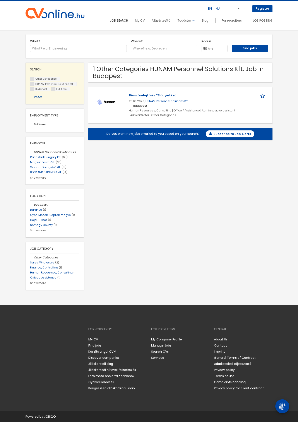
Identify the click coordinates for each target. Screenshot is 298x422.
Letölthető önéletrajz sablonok (111, 376)
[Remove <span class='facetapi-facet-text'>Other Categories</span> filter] (32, 79)
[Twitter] (49, 339)
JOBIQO (50, 416)
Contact (220, 345)
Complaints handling (230, 382)
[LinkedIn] (43, 339)
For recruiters (232, 20)
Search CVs (160, 351)
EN (210, 8)
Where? (137, 41)
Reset (38, 97)
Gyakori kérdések (101, 382)
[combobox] (78, 48)
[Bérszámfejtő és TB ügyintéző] (107, 102)
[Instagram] (36, 339)
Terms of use (224, 376)
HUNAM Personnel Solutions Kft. (167, 101)
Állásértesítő (161, 20)
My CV (140, 20)
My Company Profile (166, 339)
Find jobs (94, 345)
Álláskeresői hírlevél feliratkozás (112, 370)
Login (241, 8)
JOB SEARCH (119, 20)
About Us (221, 339)
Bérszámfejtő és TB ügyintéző (152, 95)
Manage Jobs (161, 345)
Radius (206, 41)
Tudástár (184, 20)
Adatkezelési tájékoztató (232, 364)
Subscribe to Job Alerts (232, 134)
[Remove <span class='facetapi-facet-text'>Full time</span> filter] (53, 89)
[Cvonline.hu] (55, 13)
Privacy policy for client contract (239, 388)
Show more (38, 177)
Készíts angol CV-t (102, 351)
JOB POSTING (262, 20)
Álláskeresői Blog (100, 364)
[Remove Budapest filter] (32, 205)
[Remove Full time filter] (32, 124)
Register (262, 8)
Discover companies (104, 357)
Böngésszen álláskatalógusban (111, 388)
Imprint (219, 351)
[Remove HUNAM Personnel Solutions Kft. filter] (32, 152)
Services (157, 357)
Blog (205, 20)
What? (35, 41)
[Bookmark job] (263, 95)
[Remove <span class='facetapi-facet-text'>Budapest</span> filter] (32, 89)
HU (218, 8)
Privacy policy (224, 370)
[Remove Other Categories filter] (32, 257)
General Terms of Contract (235, 357)
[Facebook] (29, 339)
